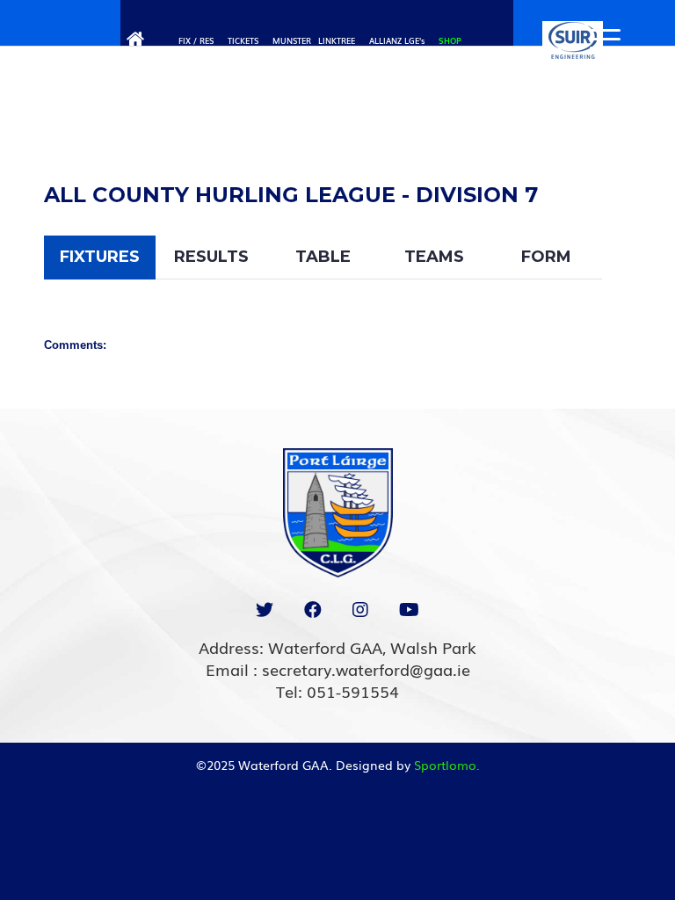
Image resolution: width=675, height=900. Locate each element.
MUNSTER (291, 40)
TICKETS (243, 40)
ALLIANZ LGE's (397, 40)
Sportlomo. (447, 764)
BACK (598, 138)
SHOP (450, 40)
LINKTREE (336, 40)
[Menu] (596, 39)
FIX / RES (196, 40)
